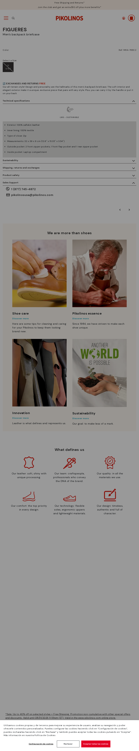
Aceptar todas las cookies (95, 744)
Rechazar (68, 744)
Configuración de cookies (41, 744)
